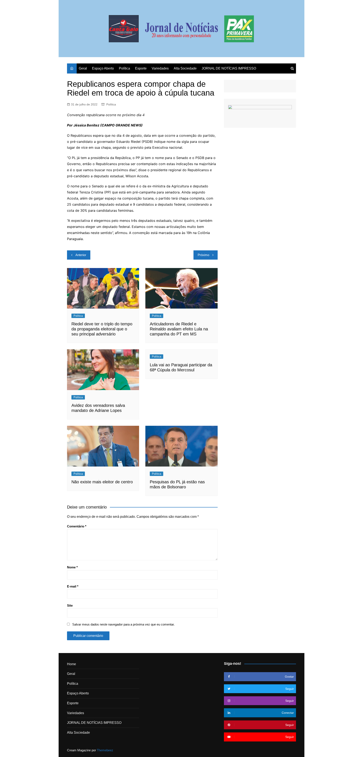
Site (70, 605)
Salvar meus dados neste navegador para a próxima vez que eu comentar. (123, 624)
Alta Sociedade (185, 68)
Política (124, 68)
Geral (83, 68)
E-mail (72, 586)
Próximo (203, 255)
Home (71, 664)
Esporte (141, 68)
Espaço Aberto (103, 68)
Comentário (76, 526)
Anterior (80, 255)
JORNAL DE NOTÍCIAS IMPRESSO (229, 68)
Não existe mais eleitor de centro (102, 482)
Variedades (160, 68)
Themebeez (105, 750)
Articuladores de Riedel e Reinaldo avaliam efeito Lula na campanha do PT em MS (179, 329)
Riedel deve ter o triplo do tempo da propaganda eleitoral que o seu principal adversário (101, 329)
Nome (72, 567)
